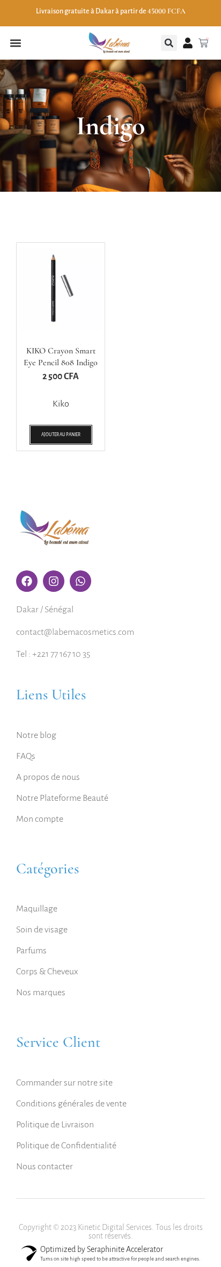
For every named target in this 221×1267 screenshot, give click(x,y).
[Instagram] (53, 581)
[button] (15, 43)
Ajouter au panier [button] (60, 434)
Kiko (61, 404)
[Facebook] (27, 581)
